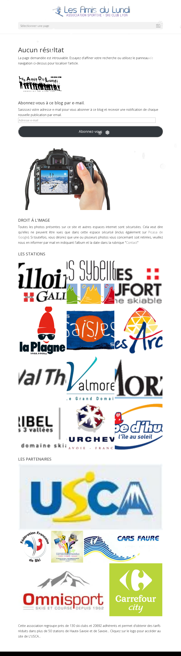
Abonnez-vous (90, 131)
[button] (42, 282)
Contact (131, 242)
